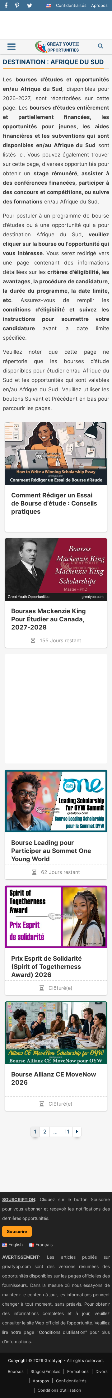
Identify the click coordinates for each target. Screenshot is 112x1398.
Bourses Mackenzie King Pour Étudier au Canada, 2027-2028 (48, 619)
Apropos (99, 5)
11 (66, 1131)
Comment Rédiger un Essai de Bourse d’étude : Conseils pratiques (54, 503)
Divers (102, 1371)
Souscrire (17, 1231)
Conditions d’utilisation (62, 1332)
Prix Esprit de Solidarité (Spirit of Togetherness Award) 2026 (46, 967)
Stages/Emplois (45, 1371)
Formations (78, 1371)
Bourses (16, 1371)
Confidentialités (71, 5)
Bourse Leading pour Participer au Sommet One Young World (51, 851)
